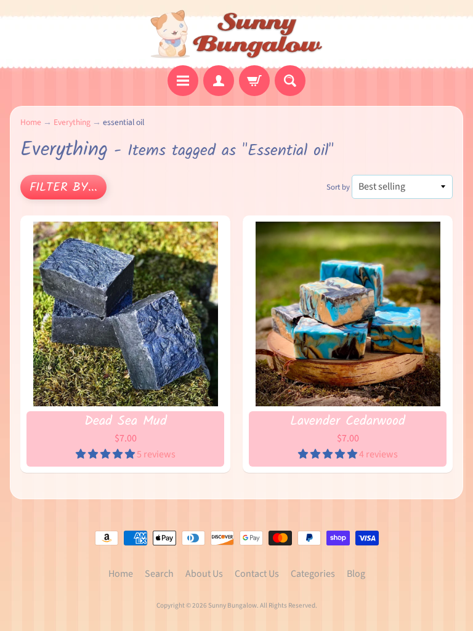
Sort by (338, 187)
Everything (72, 122)
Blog (356, 574)
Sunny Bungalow (232, 605)
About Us (204, 574)
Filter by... (63, 188)
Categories (313, 574)
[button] (106, 454)
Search (159, 574)
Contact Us (257, 574)
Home (30, 122)
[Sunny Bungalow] (237, 34)
